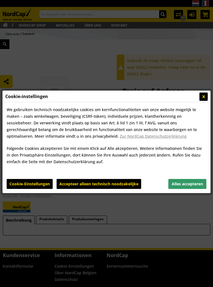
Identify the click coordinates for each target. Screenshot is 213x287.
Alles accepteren (187, 183)
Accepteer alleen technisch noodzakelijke (98, 183)
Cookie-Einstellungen (29, 183)
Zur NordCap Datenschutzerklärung (153, 136)
